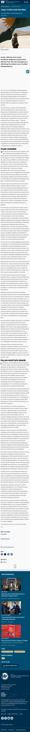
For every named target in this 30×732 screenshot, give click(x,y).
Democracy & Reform (19, 651)
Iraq (3, 658)
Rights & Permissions (20, 729)
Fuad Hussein (6, 13)
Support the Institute (13, 714)
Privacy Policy (11, 729)
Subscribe (3, 695)
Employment (4, 729)
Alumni (21, 714)
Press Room (3, 694)
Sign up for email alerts (11, 665)
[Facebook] (2, 554)
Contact (3, 692)
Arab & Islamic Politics (7, 651)
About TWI (3, 714)
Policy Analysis (5, 6)
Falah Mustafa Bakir (16, 13)
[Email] (12, 554)
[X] (5, 554)
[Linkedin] (8, 554)
